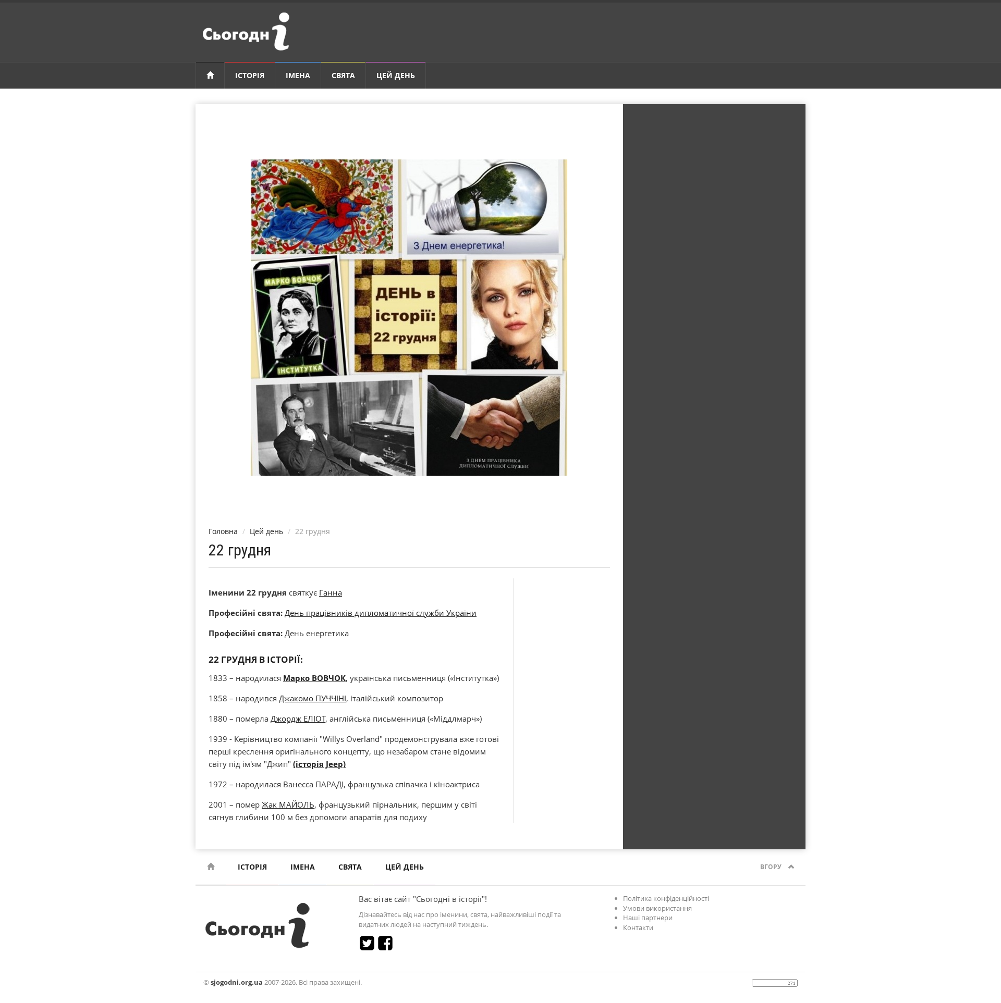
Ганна (330, 592)
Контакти (638, 927)
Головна (223, 531)
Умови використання (657, 908)
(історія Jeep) (319, 764)
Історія (249, 75)
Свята (343, 75)
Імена (298, 75)
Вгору (771, 866)
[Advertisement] (714, 273)
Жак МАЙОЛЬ (288, 804)
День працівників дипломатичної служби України (381, 613)
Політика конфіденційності (666, 898)
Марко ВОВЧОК (314, 678)
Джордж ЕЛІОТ (298, 718)
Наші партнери (648, 917)
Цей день (395, 75)
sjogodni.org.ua (237, 982)
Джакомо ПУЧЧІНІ (312, 698)
